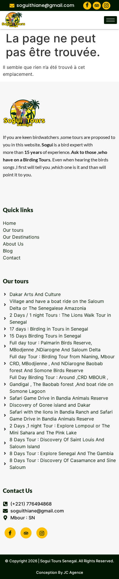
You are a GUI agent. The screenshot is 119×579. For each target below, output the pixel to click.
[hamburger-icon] (110, 20)
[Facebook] (87, 6)
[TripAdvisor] (97, 6)
